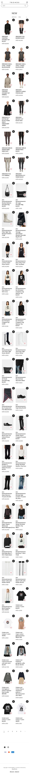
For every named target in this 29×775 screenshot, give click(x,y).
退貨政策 (17, 771)
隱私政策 (12, 771)
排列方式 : (14, 17)
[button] (2, 2)
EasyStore (14, 769)
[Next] (25, 731)
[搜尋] (25, 5)
